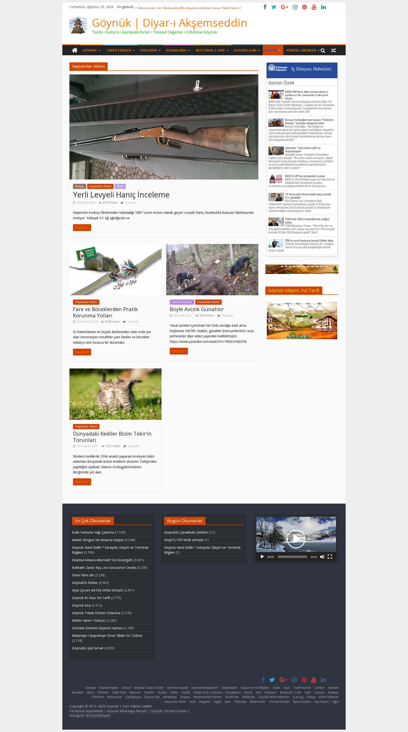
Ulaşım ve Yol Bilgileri (255, 688)
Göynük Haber (108, 688)
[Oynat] (262, 556)
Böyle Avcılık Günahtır (197, 308)
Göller (174, 692)
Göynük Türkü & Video (149, 688)
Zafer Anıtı (119, 692)
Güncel (126, 688)
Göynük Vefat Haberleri (273, 697)
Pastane (333, 692)
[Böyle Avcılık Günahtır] (212, 246)
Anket (276, 688)
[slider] (292, 557)
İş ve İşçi (298, 697)
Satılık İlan (248, 697)
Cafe (308, 692)
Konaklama (176, 50)
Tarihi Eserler (118, 50)
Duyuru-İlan (245, 50)
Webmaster (257, 702)
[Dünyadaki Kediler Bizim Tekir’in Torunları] (115, 371)
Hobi (120, 186)
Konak (248, 692)
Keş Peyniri (321, 702)
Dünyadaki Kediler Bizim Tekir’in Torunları (112, 436)
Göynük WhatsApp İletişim (127, 711)
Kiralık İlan (232, 697)
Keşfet (186, 692)
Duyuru (185, 697)
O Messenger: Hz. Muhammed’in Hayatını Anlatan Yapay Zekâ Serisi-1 (188, 6)
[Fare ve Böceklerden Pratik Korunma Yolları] (115, 246)
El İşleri (162, 692)
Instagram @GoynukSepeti (89, 715)
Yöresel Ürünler (301, 50)
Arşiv (287, 688)
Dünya (271, 50)
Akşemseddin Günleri (207, 697)
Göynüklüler (229, 688)
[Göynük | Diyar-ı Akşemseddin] (74, 50)
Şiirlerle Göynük (177, 688)
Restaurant (114, 697)
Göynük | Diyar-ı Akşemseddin (169, 22)
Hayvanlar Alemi (100, 186)
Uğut (335, 702)
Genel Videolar (182, 302)
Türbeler (103, 692)
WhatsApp (170, 697)
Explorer (148, 50)
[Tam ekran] (329, 556)
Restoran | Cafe (210, 50)
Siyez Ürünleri (302, 702)
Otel (258, 692)
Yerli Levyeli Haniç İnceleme (121, 194)
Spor (228, 702)
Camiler (319, 688)
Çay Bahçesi (133, 697)
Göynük (90, 50)
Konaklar (78, 692)
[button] (296, 539)
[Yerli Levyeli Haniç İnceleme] (163, 77)
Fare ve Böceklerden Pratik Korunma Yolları (105, 312)
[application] (296, 539)
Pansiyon (271, 692)
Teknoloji (240, 702)
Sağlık (217, 702)
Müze (90, 692)
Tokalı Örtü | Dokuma (208, 692)
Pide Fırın (98, 697)
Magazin (204, 702)
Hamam (333, 688)
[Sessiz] (322, 556)
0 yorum (130, 203)
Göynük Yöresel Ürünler (169, 711)
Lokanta (319, 692)
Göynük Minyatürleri (204, 688)
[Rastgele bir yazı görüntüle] (333, 50)
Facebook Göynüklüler (86, 711)
